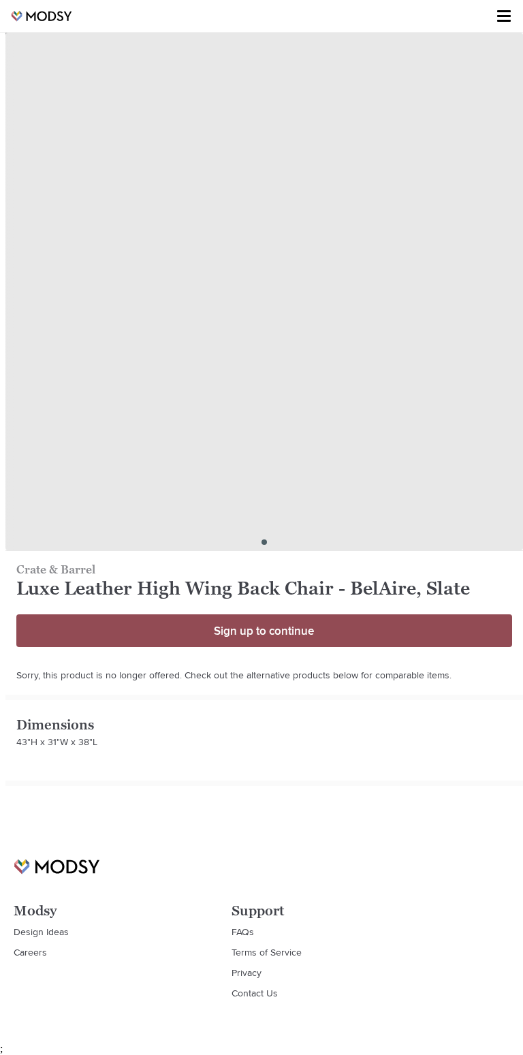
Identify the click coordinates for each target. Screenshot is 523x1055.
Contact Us (255, 993)
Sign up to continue (264, 631)
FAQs (243, 932)
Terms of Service (267, 952)
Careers (30, 952)
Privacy (247, 972)
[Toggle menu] (504, 16)
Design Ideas (41, 932)
